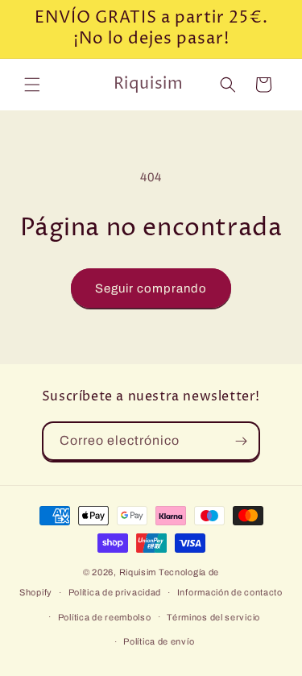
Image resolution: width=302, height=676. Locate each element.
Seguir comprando (151, 288)
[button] (32, 84)
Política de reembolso (104, 617)
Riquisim (138, 572)
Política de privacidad (114, 592)
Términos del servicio (213, 617)
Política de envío (158, 641)
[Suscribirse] (241, 441)
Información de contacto (230, 592)
